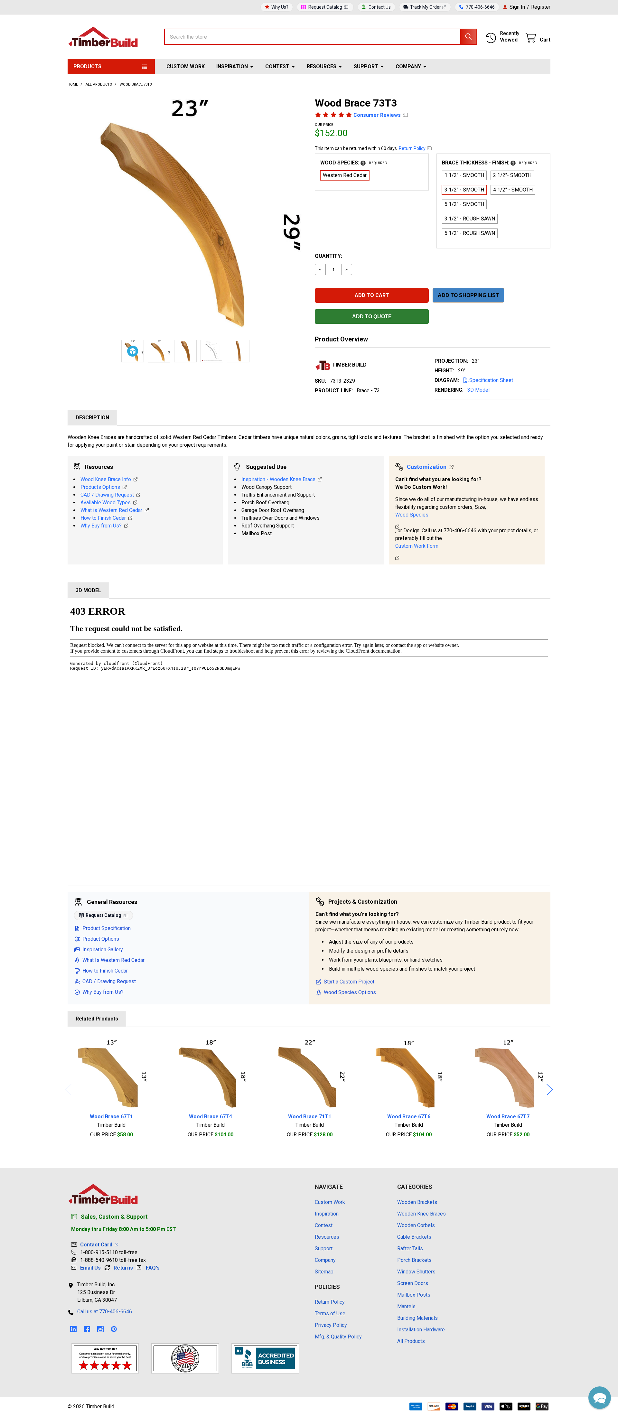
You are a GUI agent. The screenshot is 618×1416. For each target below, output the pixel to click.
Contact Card (97, 1245)
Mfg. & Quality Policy (338, 1337)
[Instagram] (100, 1329)
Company (408, 66)
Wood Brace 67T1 (111, 1116)
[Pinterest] (114, 1329)
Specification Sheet (491, 380)
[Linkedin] (73, 1329)
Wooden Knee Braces (421, 1214)
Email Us (90, 1268)
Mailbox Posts (413, 1295)
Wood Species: (353, 163)
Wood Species (411, 515)
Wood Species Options (350, 992)
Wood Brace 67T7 (507, 1116)
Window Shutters (416, 1272)
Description (92, 418)
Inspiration (232, 66)
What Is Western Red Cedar (113, 960)
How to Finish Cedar (103, 518)
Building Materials (417, 1318)
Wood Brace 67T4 (210, 1116)
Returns (123, 1268)
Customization (426, 466)
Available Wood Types (105, 502)
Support (366, 66)
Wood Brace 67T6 (408, 1116)
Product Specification (106, 928)
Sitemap (324, 1272)
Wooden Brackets (417, 1202)
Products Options (100, 487)
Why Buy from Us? (101, 526)
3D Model (478, 390)
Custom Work (185, 66)
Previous (68, 1090)
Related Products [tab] (97, 1019)
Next (549, 1090)
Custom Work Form (416, 546)
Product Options (100, 939)
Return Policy (412, 148)
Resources (321, 66)
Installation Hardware (421, 1330)
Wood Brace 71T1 (309, 1116)
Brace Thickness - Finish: (489, 163)
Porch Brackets (414, 1260)
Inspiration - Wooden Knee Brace (278, 479)
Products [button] (87, 66)
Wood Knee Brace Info (105, 479)
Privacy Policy (331, 1325)
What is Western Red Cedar (111, 510)
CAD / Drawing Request (107, 495)
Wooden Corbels (416, 1225)
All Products (411, 1341)
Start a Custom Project (349, 982)
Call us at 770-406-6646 (104, 1312)
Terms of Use (330, 1313)
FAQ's (153, 1268)
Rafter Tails (410, 1248)
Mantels (406, 1306)
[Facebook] (87, 1329)
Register (540, 7)
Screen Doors (412, 1283)
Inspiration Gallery (102, 949)
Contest (277, 66)
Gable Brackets (414, 1237)
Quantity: (328, 256)
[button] (599, 1397)
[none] (185, 214)
